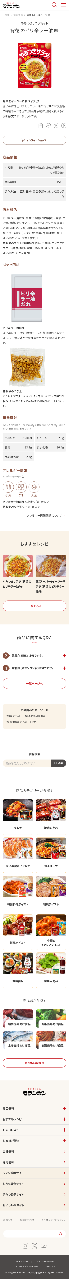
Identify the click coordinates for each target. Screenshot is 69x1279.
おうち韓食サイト (13, 1184)
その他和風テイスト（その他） (23, 721)
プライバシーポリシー (44, 1261)
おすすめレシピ (12, 1119)
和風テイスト (14, 715)
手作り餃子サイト (13, 1194)
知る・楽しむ (10, 1130)
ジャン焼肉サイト (13, 1173)
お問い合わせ (27, 1219)
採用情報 (8, 1162)
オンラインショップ (56, 1219)
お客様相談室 (11, 1141)
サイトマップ (49, 1266)
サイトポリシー (21, 1261)
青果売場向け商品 (36, 715)
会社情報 (8, 1151)
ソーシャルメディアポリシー (26, 1266)
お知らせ (8, 1219)
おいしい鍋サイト (13, 1205)
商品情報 (8, 1108)
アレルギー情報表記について (44, 515)
